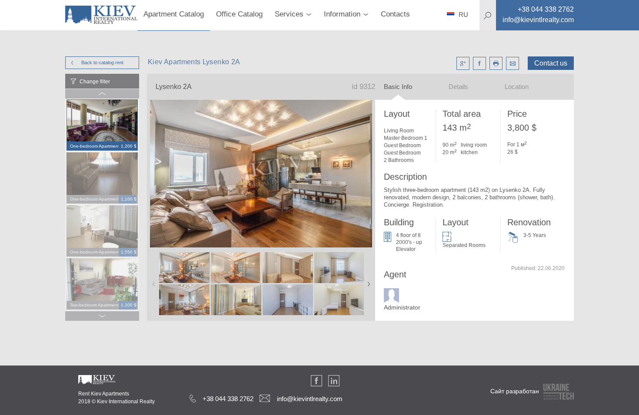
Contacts (395, 14)
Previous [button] (152, 281)
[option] (102, 125)
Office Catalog (239, 14)
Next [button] (366, 281)
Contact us (550, 63)
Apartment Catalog (173, 14)
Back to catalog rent (102, 62)
